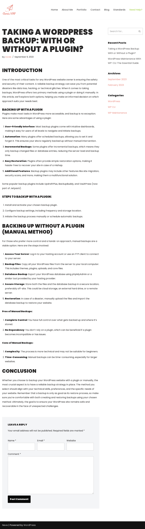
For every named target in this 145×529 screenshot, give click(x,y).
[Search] (140, 31)
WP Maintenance (117, 112)
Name (12, 440)
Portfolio (82, 9)
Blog (106, 9)
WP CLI (111, 107)
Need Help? (135, 9)
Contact (95, 9)
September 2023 (117, 79)
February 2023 (116, 85)
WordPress (114, 101)
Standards (119, 9)
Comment (14, 454)
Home (54, 9)
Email (41, 440)
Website (71, 440)
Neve (5, 525)
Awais (8, 56)
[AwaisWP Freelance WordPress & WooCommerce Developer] (9, 10)
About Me (67, 9)
